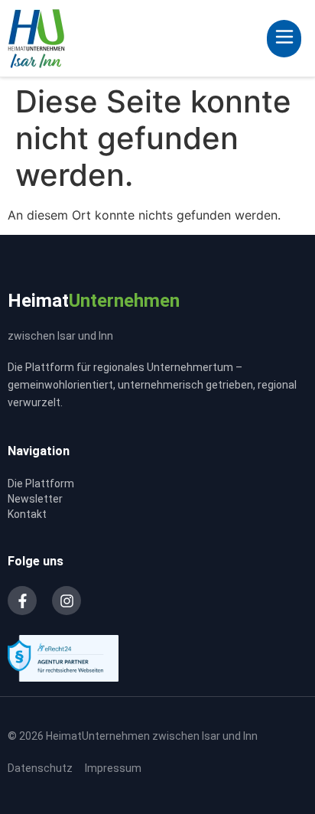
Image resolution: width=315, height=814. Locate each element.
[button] (284, 38)
